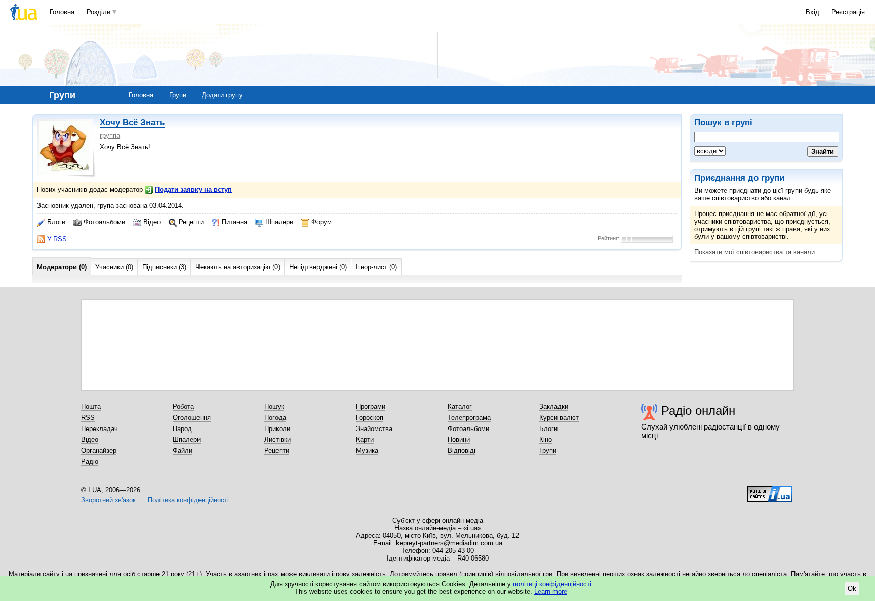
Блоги (56, 222)
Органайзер (98, 450)
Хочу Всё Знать (132, 122)
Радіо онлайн (698, 410)
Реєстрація (848, 12)
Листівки (277, 439)
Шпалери (279, 222)
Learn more (550, 591)
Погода (275, 417)
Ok (852, 588)
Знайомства (374, 429)
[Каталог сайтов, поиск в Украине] (769, 490)
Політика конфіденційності (188, 500)
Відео (152, 222)
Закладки (553, 406)
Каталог (460, 406)
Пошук (274, 406)
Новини (459, 439)
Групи (177, 95)
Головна (62, 12)
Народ (182, 429)
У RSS (57, 239)
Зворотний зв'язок (108, 500)
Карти (365, 439)
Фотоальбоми (104, 222)
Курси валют (559, 417)
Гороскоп (369, 417)
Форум (321, 222)
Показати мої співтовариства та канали (754, 252)
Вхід (812, 12)
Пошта (91, 406)
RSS (88, 417)
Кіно (545, 439)
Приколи (277, 429)
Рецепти (191, 222)
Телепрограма (469, 417)
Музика (367, 450)
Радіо (89, 461)
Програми (370, 406)
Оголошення (192, 417)
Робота (183, 406)
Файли (182, 450)
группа (110, 135)
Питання (234, 222)
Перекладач (99, 429)
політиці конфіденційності (552, 584)
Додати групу (222, 95)
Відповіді (461, 450)
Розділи (98, 12)
